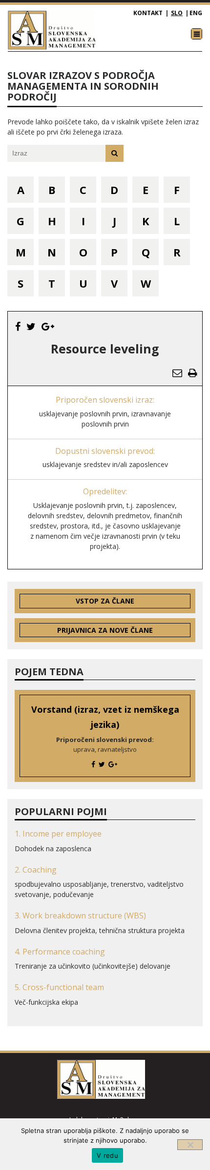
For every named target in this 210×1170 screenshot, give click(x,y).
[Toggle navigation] (196, 33)
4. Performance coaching (60, 951)
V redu (107, 1155)
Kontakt (148, 13)
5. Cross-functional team (59, 987)
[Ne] (190, 1144)
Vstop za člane (105, 600)
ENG (195, 13)
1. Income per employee (58, 833)
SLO (177, 13)
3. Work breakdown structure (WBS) (80, 915)
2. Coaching (36, 869)
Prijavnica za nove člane (105, 630)
